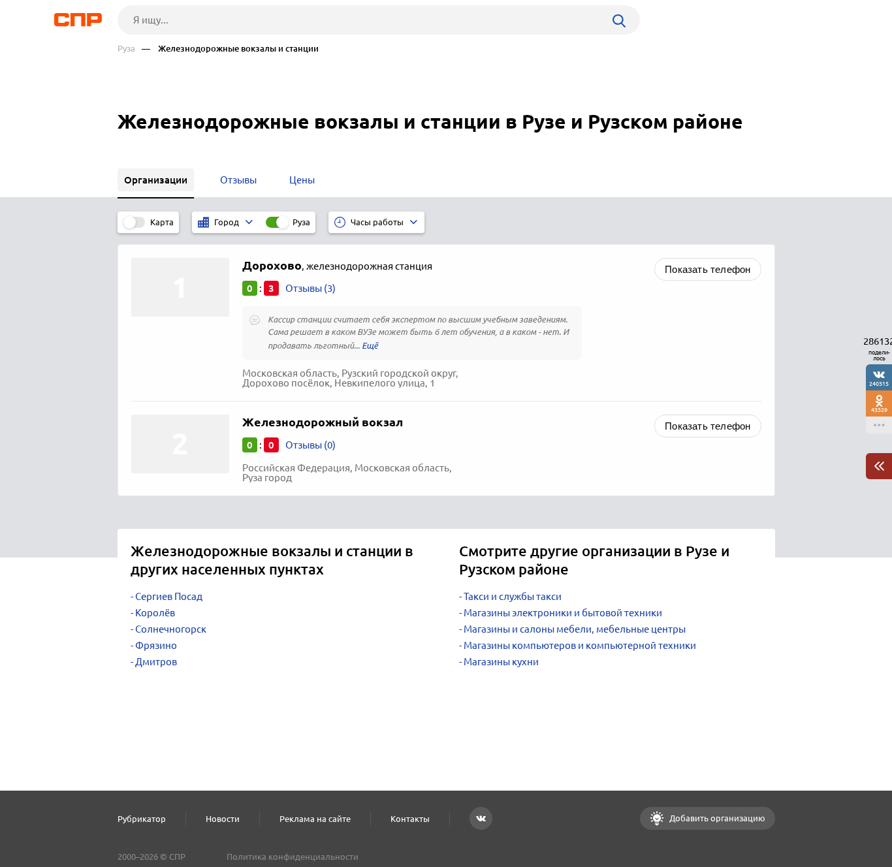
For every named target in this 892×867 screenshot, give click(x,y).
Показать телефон (707, 269)
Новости (223, 818)
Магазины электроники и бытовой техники (563, 613)
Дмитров (156, 662)
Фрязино (156, 645)
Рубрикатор (142, 818)
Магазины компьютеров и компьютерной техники (580, 645)
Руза (126, 48)
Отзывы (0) (310, 444)
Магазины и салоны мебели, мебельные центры (575, 629)
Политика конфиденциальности (292, 856)
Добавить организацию (716, 818)
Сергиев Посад (168, 596)
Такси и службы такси (513, 596)
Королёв (155, 613)
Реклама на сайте (315, 818)
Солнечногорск (170, 629)
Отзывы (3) (310, 288)
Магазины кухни (501, 662)
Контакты (410, 818)
